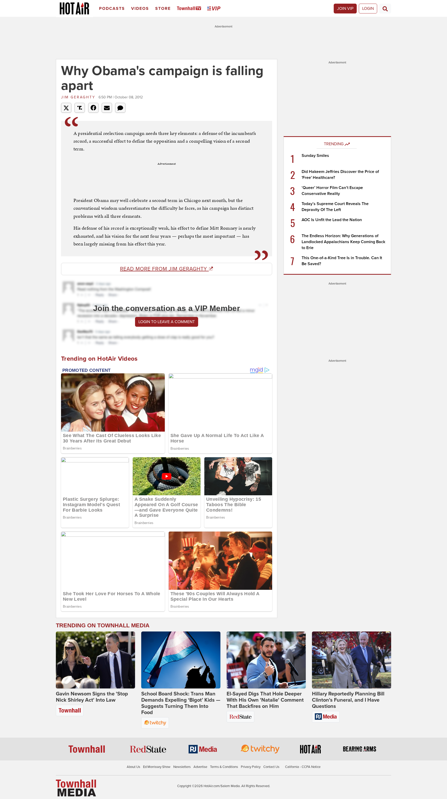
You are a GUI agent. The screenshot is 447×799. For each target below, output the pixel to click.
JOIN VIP (345, 8)
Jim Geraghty (79, 97)
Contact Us (271, 767)
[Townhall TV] (190, 9)
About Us (133, 767)
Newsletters (182, 767)
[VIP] (214, 9)
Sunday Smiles (315, 155)
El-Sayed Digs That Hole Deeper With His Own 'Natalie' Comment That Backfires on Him (265, 700)
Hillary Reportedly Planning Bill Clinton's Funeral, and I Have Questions (348, 700)
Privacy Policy (250, 767)
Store (163, 8)
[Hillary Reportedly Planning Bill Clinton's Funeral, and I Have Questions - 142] (351, 659)
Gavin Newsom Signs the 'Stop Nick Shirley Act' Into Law (92, 697)
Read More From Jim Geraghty (164, 269)
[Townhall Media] (76, 788)
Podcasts (112, 8)
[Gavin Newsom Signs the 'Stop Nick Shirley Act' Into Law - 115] (95, 659)
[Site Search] (385, 8)
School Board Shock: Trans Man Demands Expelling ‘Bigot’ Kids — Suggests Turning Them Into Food (180, 703)
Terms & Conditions (224, 767)
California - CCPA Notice (303, 767)
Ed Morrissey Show (156, 767)
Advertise (200, 767)
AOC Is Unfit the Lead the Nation (332, 219)
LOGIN (368, 8)
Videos (140, 8)
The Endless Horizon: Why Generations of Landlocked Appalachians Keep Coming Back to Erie (343, 241)
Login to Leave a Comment (166, 321)
